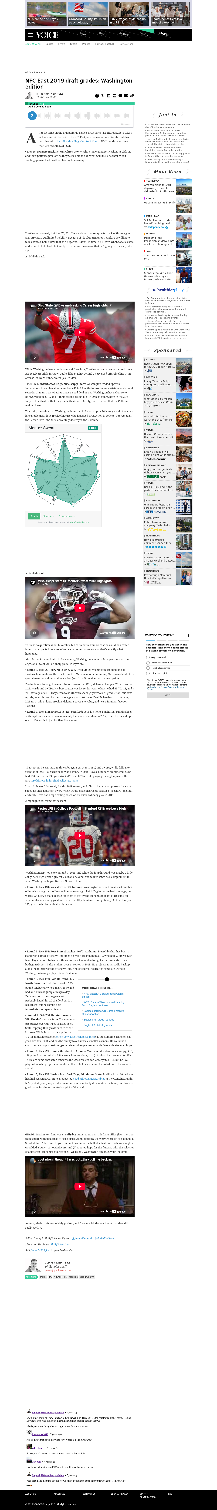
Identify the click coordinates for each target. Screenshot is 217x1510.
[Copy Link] (132, 96)
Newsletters (126, 43)
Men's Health (153, 216)
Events (144, 33)
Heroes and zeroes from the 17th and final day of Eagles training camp (167, 126)
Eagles (49, 43)
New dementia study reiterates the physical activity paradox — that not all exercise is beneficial (165, 309)
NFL (42, 103)
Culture (124, 34)
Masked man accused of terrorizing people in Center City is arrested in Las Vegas (167, 154)
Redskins (73, 1277)
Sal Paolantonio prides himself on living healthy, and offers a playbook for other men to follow (167, 300)
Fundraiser (152, 447)
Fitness (150, 359)
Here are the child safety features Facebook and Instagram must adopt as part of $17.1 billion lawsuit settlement (165, 133)
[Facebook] (97, 96)
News (83, 33)
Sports (164, 34)
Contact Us (88, 1493)
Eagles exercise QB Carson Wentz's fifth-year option (103, 1012)
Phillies (86, 43)
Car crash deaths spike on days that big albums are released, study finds (166, 316)
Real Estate (152, 394)
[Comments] (120, 96)
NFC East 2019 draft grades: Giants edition (103, 995)
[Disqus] (80, 1364)
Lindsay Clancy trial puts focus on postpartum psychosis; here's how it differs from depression (167, 323)
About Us (30, 1493)
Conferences (153, 500)
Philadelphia (60, 1277)
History (150, 233)
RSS (170, 1493)
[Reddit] (114, 96)
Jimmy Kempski (52, 93)
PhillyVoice (47, 35)
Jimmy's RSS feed (40, 1250)
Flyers (61, 43)
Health (103, 33)
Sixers (73, 43)
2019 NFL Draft (87, 1277)
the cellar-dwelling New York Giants (78, 141)
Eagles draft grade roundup (99, 1019)
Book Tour (152, 377)
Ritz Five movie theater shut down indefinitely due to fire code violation (163, 149)
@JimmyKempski (82, 1238)
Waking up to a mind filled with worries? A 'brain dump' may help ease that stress (167, 331)
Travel (149, 412)
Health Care (152, 570)
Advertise (59, 1493)
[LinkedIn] (108, 96)
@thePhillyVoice (104, 1238)
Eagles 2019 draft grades (98, 1025)
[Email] (126, 96)
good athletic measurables (89, 1078)
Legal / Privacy (120, 1493)
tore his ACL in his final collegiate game (54, 780)
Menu (30, 35)
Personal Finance (156, 465)
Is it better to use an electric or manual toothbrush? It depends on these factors (166, 336)
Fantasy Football (104, 43)
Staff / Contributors (148, 1495)
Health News (153, 535)
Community (152, 518)
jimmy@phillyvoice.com (58, 1270)
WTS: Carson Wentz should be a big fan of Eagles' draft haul (103, 1003)
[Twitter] (102, 96)
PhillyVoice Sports (61, 1244)
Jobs (148, 251)
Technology (152, 180)
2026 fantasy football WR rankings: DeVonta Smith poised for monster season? (167, 160)
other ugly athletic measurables (75, 1036)
